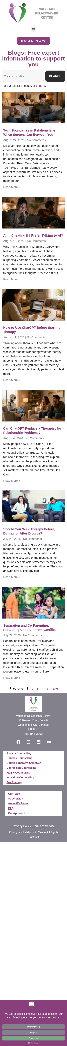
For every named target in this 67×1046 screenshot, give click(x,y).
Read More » (11, 187)
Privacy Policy (22, 826)
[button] (33, 29)
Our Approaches (18, 813)
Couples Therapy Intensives (24, 763)
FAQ (10, 808)
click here (39, 85)
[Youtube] (49, 742)
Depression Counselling (21, 767)
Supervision (15, 798)
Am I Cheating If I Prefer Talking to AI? (33, 235)
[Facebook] (18, 742)
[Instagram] (28, 742)
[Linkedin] (38, 742)
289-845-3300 (33, 733)
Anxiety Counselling (19, 753)
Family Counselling (18, 772)
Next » (56, 688)
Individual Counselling (20, 777)
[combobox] (23, 76)
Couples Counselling (20, 758)
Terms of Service (44, 826)
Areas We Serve (18, 803)
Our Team (14, 793)
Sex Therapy (14, 782)
